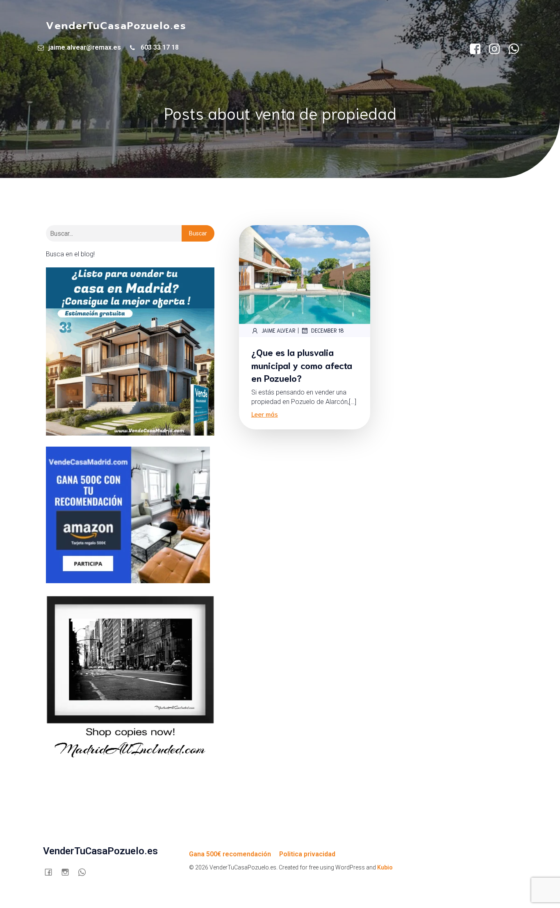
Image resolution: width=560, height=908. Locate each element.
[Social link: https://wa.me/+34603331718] (516, 49)
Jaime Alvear (279, 330)
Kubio (385, 867)
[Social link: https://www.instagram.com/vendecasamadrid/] (497, 49)
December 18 (327, 330)
